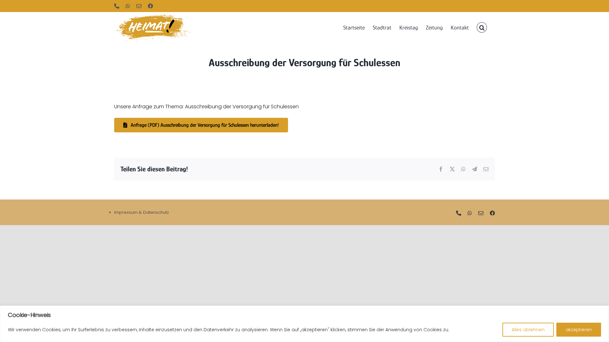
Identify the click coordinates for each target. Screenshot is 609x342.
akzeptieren (579, 329)
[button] (482, 27)
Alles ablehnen (528, 329)
